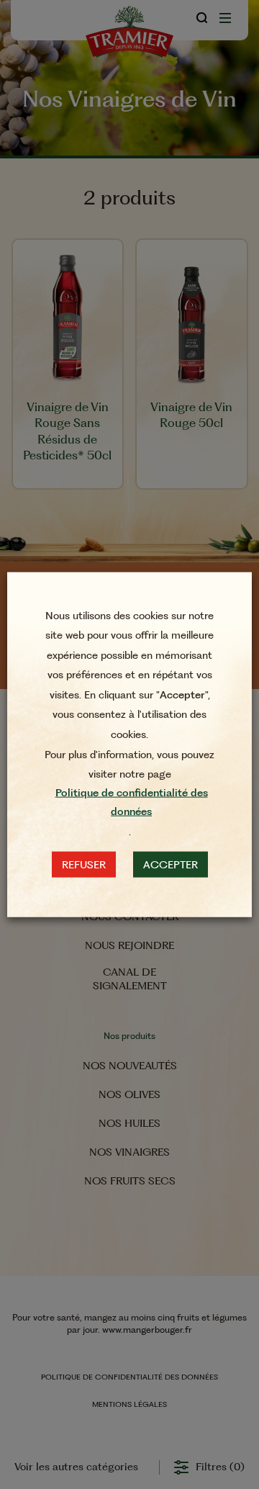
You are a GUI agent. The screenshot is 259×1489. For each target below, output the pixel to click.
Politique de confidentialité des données (131, 802)
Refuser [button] (84, 864)
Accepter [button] (170, 864)
